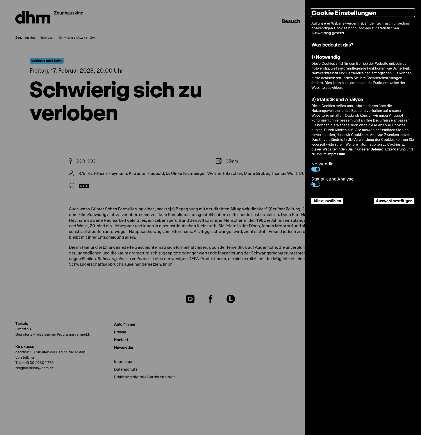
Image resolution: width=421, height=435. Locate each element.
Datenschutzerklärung (388, 149)
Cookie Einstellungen (343, 12)
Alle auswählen (327, 201)
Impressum (336, 154)
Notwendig (322, 163)
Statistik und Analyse (332, 178)
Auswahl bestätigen (394, 201)
